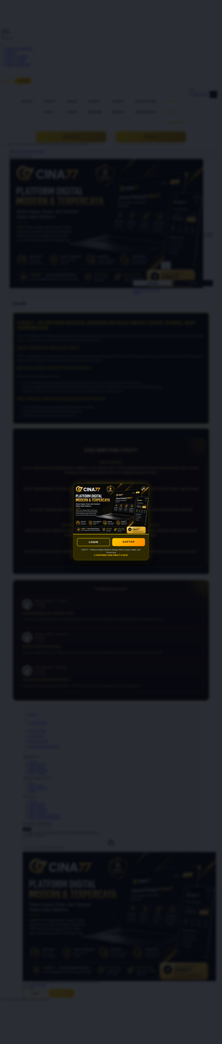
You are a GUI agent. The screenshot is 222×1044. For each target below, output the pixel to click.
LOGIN (93, 542)
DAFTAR (129, 541)
